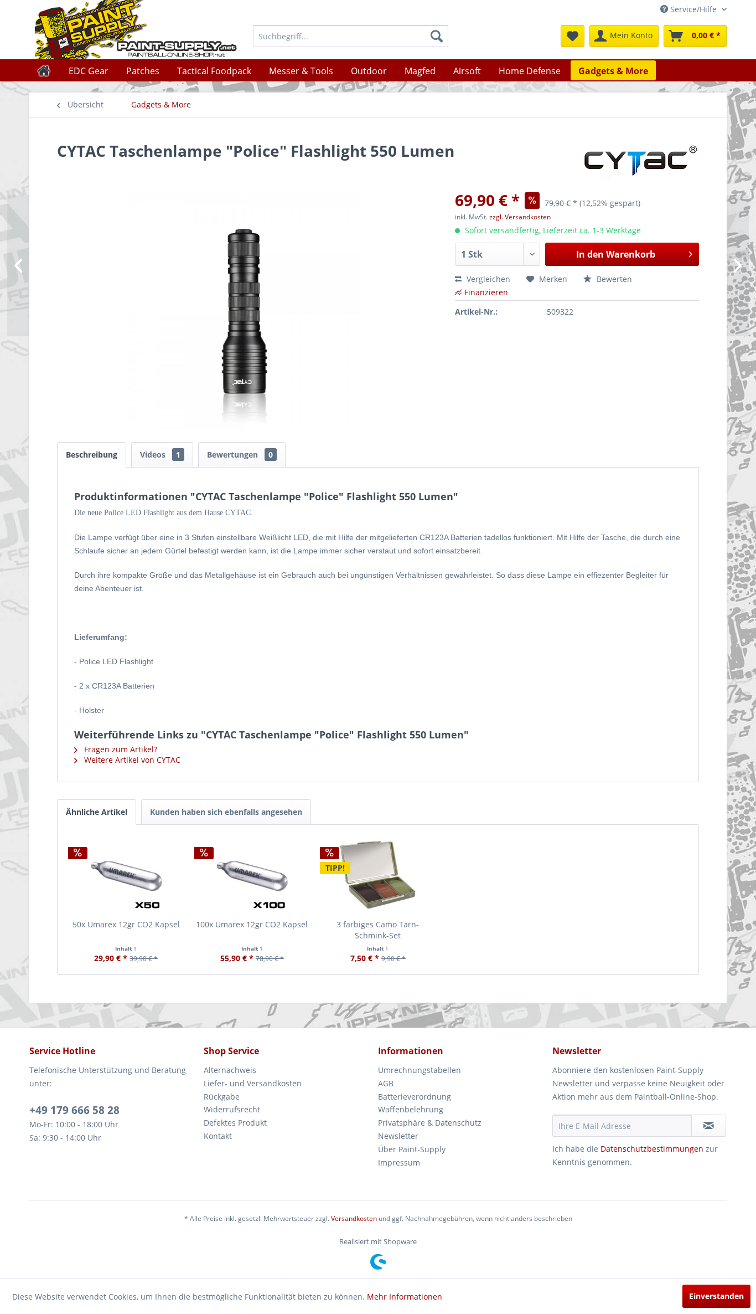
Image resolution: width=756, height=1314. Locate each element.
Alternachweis (230, 1070)
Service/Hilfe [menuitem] (693, 9)
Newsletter (398, 1136)
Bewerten (613, 279)
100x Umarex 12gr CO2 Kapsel (252, 924)
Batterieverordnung (414, 1096)
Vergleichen (487, 279)
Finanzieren (486, 292)
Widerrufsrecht (232, 1109)
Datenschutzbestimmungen (651, 1148)
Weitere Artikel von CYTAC (131, 759)
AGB (385, 1083)
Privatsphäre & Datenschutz (429, 1122)
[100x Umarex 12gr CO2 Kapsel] (252, 874)
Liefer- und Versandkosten (253, 1083)
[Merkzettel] (572, 36)
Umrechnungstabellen (419, 1070)
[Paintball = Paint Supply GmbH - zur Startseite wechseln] (136, 29)
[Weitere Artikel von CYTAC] (641, 161)
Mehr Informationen (404, 1296)
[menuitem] (350, 36)
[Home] (44, 70)
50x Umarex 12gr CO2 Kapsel (126, 924)
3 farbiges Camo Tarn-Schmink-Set (377, 930)
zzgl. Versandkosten (520, 217)
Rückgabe (222, 1096)
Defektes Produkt (235, 1122)
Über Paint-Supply (412, 1149)
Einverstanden (716, 1296)
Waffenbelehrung (410, 1109)
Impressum (399, 1162)
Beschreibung (91, 454)
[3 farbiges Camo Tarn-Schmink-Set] (378, 874)
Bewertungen (240, 454)
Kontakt (218, 1136)
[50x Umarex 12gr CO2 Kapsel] (126, 874)
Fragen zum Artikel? (119, 749)
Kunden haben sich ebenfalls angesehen (226, 812)
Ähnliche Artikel (96, 812)
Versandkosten (354, 1218)
